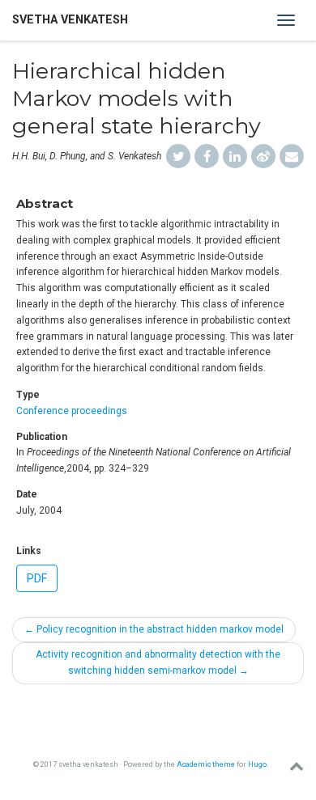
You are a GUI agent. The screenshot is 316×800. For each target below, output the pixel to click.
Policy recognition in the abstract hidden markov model (154, 629)
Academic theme (206, 764)
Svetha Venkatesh (70, 20)
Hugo (257, 764)
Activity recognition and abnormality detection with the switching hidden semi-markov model (158, 662)
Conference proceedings (71, 411)
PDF (37, 578)
